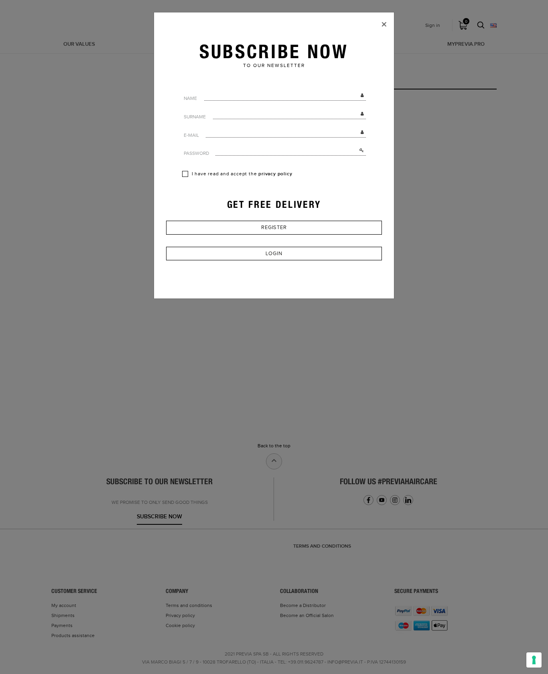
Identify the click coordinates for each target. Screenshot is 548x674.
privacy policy (275, 174)
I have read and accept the (241, 174)
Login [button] (274, 253)
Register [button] (274, 227)
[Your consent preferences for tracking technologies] (534, 660)
